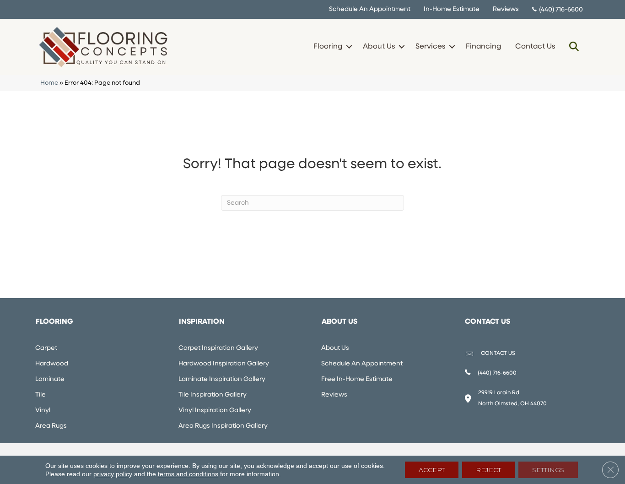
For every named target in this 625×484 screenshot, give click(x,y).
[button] (349, 46)
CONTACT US (498, 353)
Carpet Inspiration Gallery (218, 348)
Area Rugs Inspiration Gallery (223, 426)
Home (49, 83)
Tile (40, 395)
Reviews (506, 9)
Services (430, 46)
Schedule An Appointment (369, 9)
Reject (488, 470)
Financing (483, 46)
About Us (379, 46)
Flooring (327, 46)
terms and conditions (188, 474)
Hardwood (51, 363)
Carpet (46, 348)
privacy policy (112, 474)
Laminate (50, 379)
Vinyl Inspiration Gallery (214, 410)
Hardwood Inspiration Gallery (223, 363)
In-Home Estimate (452, 9)
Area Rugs (51, 426)
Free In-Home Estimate (357, 379)
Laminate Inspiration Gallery (221, 379)
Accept (432, 470)
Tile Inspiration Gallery (212, 395)
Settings (548, 470)
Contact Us (535, 46)
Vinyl (42, 410)
